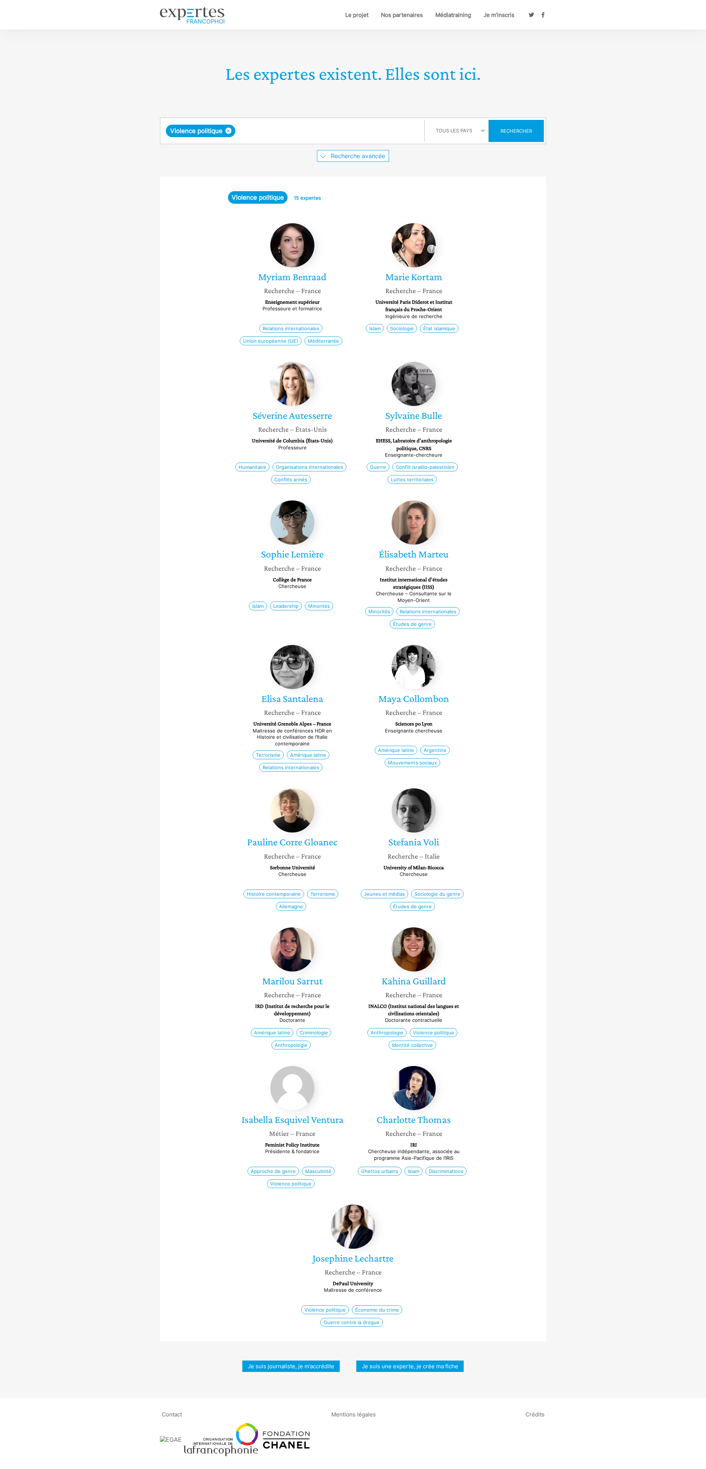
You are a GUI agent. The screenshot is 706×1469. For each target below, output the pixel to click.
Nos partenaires (402, 14)
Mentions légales (353, 1414)
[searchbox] (310, 131)
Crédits (535, 1414)
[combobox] (293, 131)
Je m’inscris (499, 14)
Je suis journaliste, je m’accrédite (291, 1366)
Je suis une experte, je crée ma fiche (410, 1366)
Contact (172, 1414)
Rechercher (516, 131)
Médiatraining (453, 14)
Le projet (356, 14)
